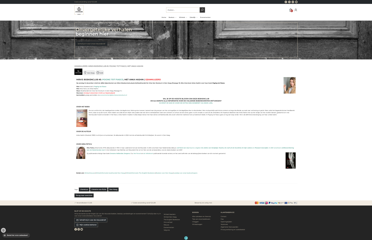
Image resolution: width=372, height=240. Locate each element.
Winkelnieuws (89, 173)
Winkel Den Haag (170, 217)
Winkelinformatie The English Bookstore (140, 173)
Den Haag (113, 189)
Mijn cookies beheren (88, 225)
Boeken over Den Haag (164, 173)
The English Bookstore (172, 219)
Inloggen (195, 222)
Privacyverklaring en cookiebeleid (233, 229)
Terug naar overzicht (84, 195)
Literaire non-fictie (98, 189)
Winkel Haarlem (170, 214)
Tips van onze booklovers (201, 219)
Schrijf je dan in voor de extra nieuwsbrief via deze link (185, 103)
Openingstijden (226, 222)
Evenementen (205, 17)
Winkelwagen (197, 224)
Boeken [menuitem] (172, 17)
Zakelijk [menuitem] (193, 17)
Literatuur (84, 189)
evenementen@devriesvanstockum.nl (113, 95)
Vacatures (224, 224)
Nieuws (166, 225)
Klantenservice (227, 212)
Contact (223, 216)
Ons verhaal (168, 222)
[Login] (296, 10)
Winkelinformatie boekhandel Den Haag (110, 173)
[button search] (202, 10)
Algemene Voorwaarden (229, 227)
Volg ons (167, 230)
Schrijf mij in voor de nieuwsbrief (92, 220)
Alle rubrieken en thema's (201, 216)
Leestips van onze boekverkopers (185, 173)
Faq (222, 219)
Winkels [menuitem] (182, 17)
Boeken (195, 212)
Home (164, 17)
